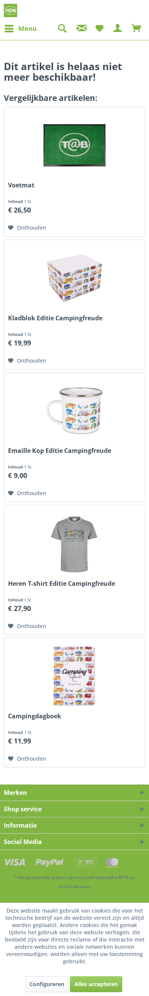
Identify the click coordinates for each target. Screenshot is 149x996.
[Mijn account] (118, 28)
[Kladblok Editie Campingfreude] (74, 278)
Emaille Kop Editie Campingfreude (59, 451)
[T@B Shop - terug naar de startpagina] (10, 10)
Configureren (46, 984)
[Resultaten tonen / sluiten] (62, 28)
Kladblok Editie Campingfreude (55, 318)
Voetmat (21, 185)
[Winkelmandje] (136, 28)
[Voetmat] (74, 145)
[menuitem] (20, 28)
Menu (27, 28)
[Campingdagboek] (74, 676)
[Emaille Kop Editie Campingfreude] (74, 410)
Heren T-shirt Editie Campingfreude (61, 584)
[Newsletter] (80, 28)
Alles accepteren (96, 984)
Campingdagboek (34, 716)
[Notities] (99, 28)
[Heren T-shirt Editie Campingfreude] (74, 543)
